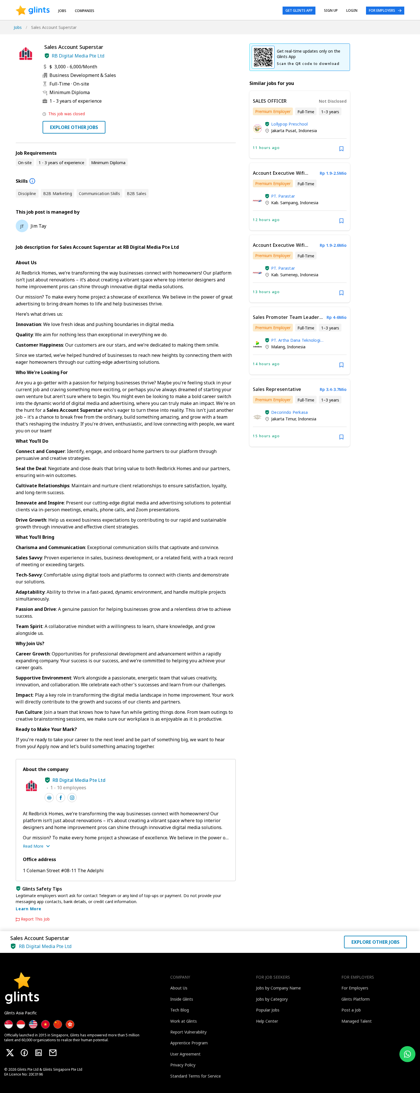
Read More (33, 846)
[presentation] (33, 10)
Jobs (62, 10)
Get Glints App (299, 10)
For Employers (382, 10)
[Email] (53, 1052)
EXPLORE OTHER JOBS (74, 127)
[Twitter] (10, 1052)
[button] (46, 55)
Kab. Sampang (284, 202)
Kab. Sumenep (284, 274)
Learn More (28, 908)
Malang (278, 346)
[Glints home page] (33, 10)
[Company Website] (49, 797)
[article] (299, 124)
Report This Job (35, 919)
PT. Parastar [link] (283, 196)
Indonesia (308, 130)
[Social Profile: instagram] (72, 797)
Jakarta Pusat (283, 130)
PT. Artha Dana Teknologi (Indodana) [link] (295, 340)
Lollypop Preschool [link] (289, 124)
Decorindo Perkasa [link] (289, 412)
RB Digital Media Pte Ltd (78, 56)
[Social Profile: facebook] (60, 797)
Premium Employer (273, 111)
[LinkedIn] (38, 1052)
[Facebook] (24, 1052)
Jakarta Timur (283, 419)
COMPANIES (84, 10)
